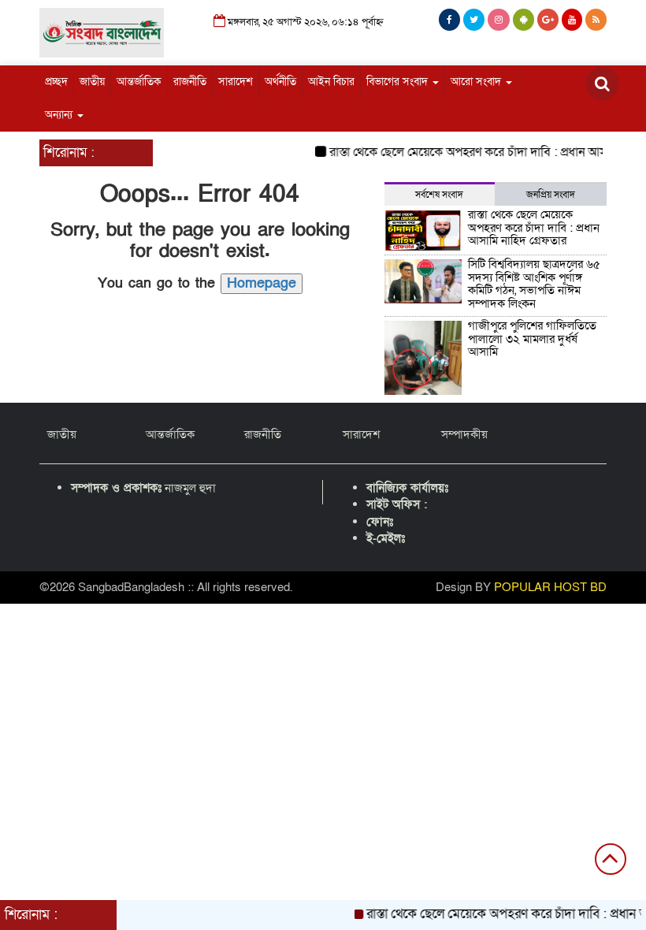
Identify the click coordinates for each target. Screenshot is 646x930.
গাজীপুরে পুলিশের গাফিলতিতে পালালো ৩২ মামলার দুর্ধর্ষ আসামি (532, 338)
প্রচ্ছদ (56, 81)
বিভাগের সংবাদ (398, 81)
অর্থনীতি (280, 81)
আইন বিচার (331, 81)
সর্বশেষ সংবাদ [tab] (439, 194)
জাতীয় (92, 81)
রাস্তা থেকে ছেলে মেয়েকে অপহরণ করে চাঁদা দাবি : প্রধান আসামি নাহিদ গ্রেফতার (534, 227)
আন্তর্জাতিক (139, 81)
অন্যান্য (60, 114)
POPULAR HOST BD (550, 587)
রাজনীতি (189, 81)
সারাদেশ (235, 81)
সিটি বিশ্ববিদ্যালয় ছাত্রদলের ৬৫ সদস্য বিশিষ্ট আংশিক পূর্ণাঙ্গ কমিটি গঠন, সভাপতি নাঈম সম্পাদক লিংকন (534, 283)
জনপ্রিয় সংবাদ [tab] (550, 194)
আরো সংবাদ (477, 81)
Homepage (261, 283)
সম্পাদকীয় (464, 434)
